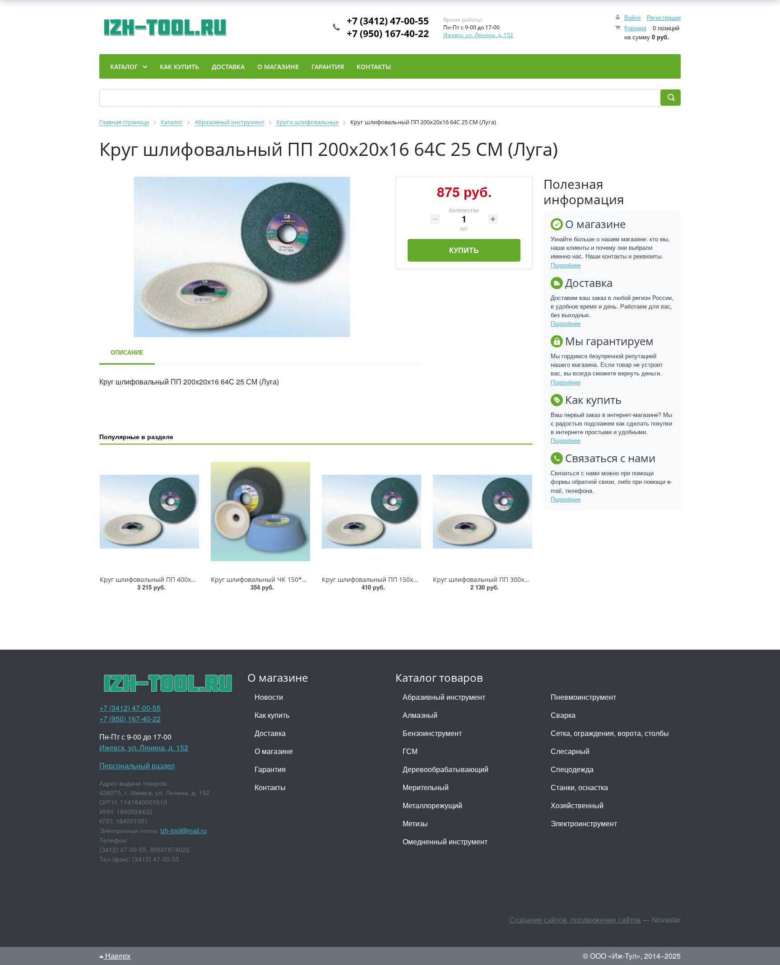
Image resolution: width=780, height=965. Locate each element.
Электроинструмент (584, 823)
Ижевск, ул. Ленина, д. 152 (478, 35)
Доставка (270, 733)
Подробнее (565, 265)
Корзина (635, 27)
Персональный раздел (137, 765)
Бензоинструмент (432, 733)
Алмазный (420, 715)
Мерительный (426, 787)
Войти (632, 17)
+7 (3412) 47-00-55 (388, 20)
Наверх (116, 956)
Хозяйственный (577, 805)
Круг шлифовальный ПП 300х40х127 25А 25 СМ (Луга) (516, 579)
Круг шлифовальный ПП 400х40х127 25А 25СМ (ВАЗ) (180, 579)
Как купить (272, 715)
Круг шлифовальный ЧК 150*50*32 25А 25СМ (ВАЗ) (290, 579)
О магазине (274, 751)
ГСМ (410, 751)
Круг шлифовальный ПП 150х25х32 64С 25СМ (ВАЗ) (401, 579)
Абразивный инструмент (444, 697)
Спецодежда (572, 769)
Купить (464, 250)
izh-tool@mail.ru (183, 830)
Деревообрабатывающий (445, 769)
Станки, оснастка (579, 787)
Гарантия (270, 769)
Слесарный (570, 751)
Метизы (415, 823)
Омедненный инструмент (445, 841)
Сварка (563, 715)
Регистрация (664, 17)
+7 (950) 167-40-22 (388, 33)
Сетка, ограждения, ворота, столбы (610, 733)
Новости (269, 697)
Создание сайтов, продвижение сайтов (575, 919)
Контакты (270, 787)
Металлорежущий (432, 805)
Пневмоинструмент (583, 697)
